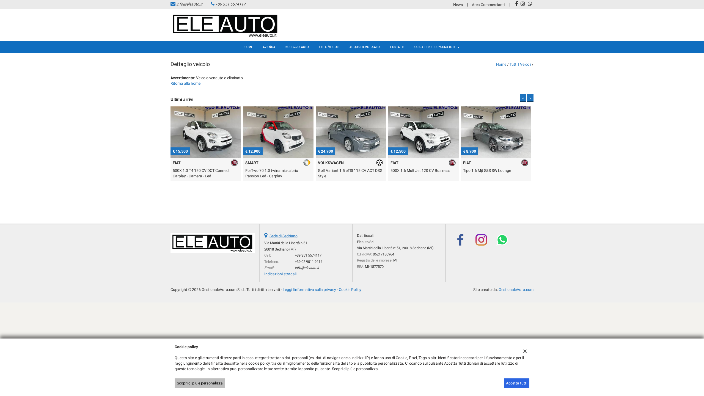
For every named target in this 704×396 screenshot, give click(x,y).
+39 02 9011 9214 (308, 262)
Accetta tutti (516, 383)
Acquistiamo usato (365, 47)
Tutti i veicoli (520, 64)
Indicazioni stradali (280, 274)
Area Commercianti (488, 4)
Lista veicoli (329, 47)
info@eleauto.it (189, 4)
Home (248, 47)
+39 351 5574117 (230, 4)
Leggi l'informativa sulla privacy (309, 289)
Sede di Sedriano (284, 236)
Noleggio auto (297, 47)
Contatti (397, 47)
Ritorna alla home (185, 83)
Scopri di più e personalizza (200, 383)
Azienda (269, 47)
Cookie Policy (350, 289)
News (458, 4)
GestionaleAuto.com (516, 289)
